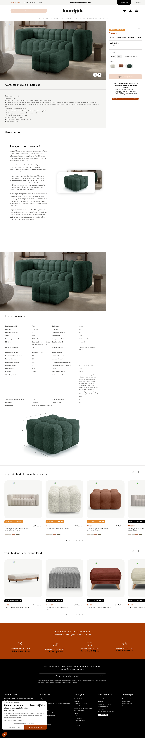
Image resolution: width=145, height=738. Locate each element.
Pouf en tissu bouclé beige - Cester (57, 528)
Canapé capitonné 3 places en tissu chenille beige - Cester (17, 529)
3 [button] (53, 74)
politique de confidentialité (69, 682)
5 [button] (59, 74)
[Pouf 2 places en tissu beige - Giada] (23, 578)
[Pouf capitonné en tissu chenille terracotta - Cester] (106, 499)
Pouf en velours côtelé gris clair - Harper (57, 608)
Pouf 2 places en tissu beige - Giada (17, 607)
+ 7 (20, 534)
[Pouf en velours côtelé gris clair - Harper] (64, 578)
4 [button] (56, 74)
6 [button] (83, 541)
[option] (53, 50)
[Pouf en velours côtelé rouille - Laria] (106, 578)
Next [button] (99, 75)
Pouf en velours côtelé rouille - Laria (99, 607)
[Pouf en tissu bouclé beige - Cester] (64, 499)
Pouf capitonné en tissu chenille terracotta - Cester (97, 529)
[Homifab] (72, 11)
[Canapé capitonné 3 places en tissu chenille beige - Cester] (23, 499)
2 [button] (50, 74)
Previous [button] (95, 75)
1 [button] (46, 74)
